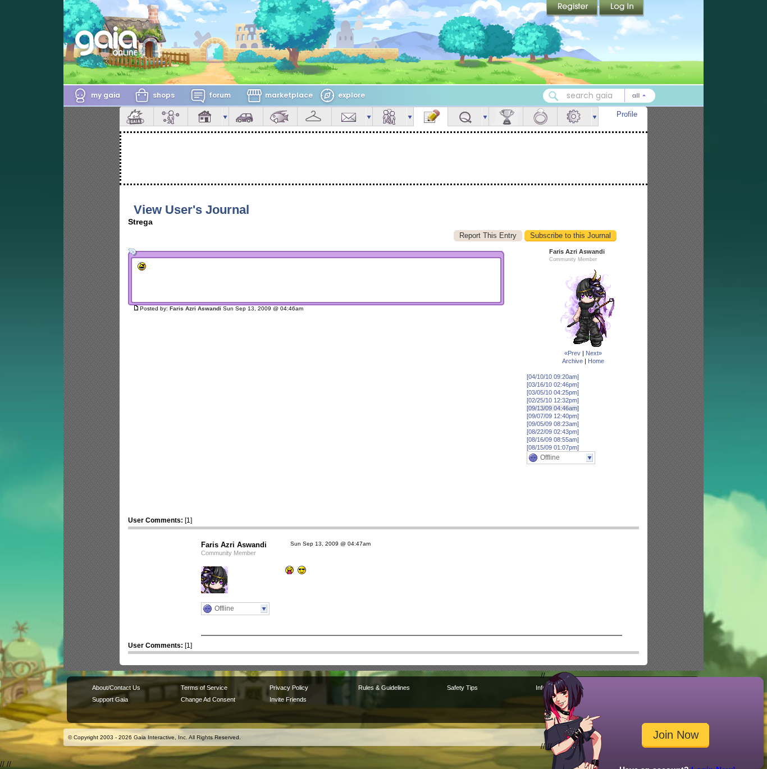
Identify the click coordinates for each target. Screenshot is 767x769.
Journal (431, 116)
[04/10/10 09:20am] (553, 376)
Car (246, 116)
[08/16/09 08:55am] (553, 439)
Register (572, 8)
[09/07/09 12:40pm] (553, 416)
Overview (136, 116)
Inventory (314, 116)
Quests (465, 116)
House (205, 116)
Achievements (506, 116)
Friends (390, 116)
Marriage (540, 116)
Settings (574, 116)
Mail (349, 116)
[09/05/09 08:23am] (553, 423)
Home (596, 361)
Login (621, 8)
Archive (572, 361)
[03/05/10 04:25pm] (553, 392)
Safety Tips (462, 687)
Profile (627, 114)
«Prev (572, 353)
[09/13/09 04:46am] (553, 408)
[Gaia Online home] (109, 41)
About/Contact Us (116, 687)
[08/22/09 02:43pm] (553, 431)
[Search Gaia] (553, 96)
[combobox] (599, 96)
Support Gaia (110, 699)
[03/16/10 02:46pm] (553, 384)
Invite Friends (288, 699)
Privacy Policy (289, 687)
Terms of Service (204, 687)
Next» (594, 353)
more (225, 116)
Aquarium (280, 116)
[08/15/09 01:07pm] (553, 447)
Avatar (171, 116)
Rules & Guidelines (384, 687)
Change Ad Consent (208, 699)
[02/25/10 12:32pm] (553, 400)
